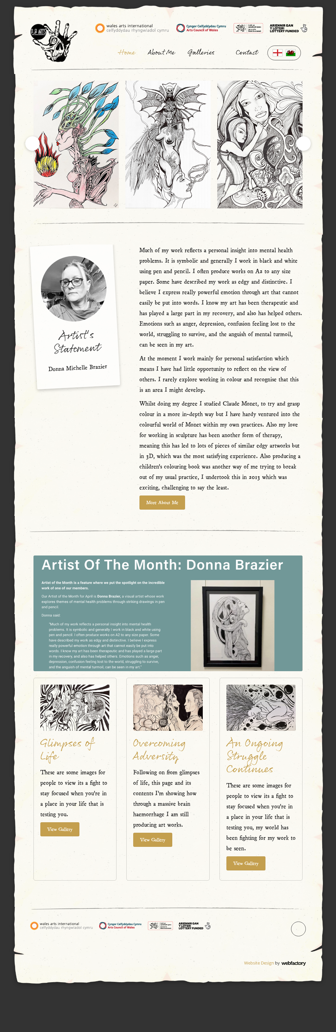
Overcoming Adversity (159, 750)
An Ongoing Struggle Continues (255, 756)
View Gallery (60, 828)
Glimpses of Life (67, 750)
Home (126, 52)
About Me (161, 52)
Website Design (259, 963)
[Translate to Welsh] (290, 52)
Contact (247, 52)
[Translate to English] (277, 52)
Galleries (201, 52)
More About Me (162, 502)
